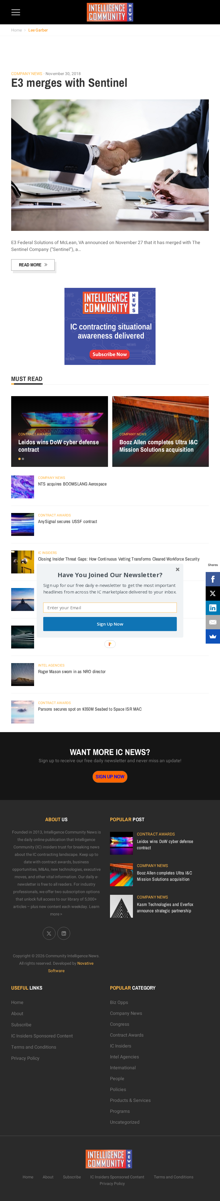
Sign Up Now (110, 624)
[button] (110, 574)
